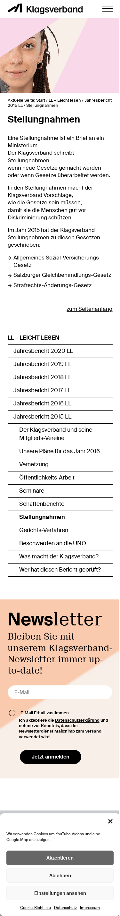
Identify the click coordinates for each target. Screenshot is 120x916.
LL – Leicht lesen (33, 338)
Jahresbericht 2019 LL (42, 364)
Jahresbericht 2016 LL (42, 403)
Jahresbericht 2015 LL (42, 416)
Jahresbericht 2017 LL (42, 390)
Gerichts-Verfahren (43, 530)
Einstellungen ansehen (60, 893)
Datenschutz (65, 907)
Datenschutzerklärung (77, 720)
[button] (110, 821)
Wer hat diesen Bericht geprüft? (60, 569)
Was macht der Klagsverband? (59, 556)
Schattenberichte (41, 504)
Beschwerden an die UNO (52, 543)
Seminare (31, 491)
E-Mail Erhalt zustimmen (44, 712)
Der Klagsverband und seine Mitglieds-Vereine (55, 434)
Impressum (90, 907)
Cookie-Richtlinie (35, 907)
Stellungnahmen (42, 517)
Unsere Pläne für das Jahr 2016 (59, 451)
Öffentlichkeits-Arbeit (47, 477)
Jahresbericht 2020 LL (43, 351)
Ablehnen (60, 875)
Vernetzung (34, 464)
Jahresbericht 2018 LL (42, 377)
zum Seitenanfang (89, 309)
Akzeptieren (60, 858)
